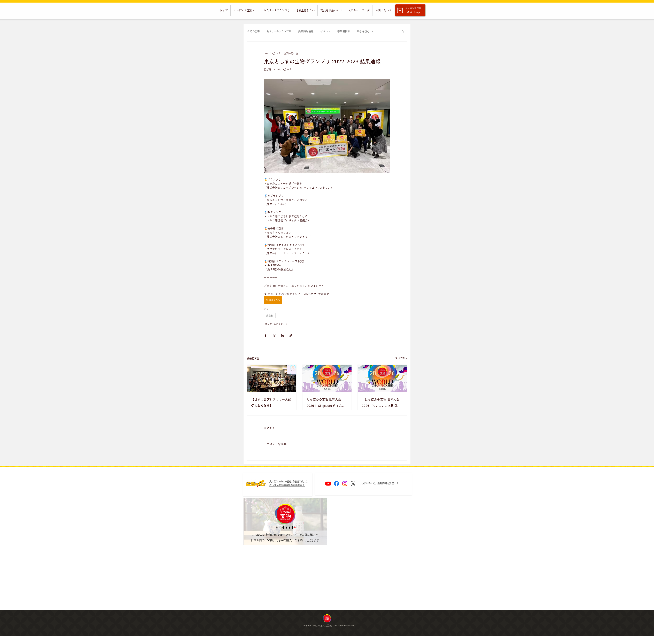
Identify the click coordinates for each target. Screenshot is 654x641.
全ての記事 (253, 31)
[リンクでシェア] (290, 335)
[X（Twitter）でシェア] (274, 335)
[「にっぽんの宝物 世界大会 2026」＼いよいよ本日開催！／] (382, 378)
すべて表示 (401, 358)
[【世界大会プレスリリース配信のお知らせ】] (271, 378)
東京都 (269, 315)
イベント (325, 31)
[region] (327, 618)
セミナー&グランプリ (279, 31)
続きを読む (363, 31)
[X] (353, 483)
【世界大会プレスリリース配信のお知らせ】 (271, 402)
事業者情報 (343, 31)
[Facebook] (336, 483)
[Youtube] (328, 483)
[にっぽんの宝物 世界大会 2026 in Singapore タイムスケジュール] (327, 378)
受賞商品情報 (306, 31)
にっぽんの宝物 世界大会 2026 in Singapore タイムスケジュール (326, 403)
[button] (246, 10)
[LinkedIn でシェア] (282, 335)
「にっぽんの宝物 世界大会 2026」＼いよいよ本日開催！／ (380, 403)
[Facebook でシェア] (265, 335)
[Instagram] (344, 483)
